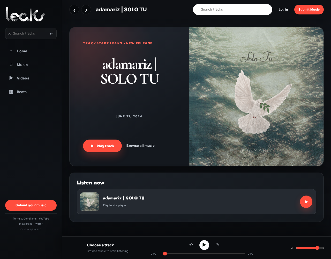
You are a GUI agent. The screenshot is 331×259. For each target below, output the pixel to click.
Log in (283, 9)
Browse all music (140, 145)
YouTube (44, 218)
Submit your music (31, 205)
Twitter (38, 223)
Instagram (25, 223)
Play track (102, 146)
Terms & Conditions (24, 218)
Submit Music (309, 9)
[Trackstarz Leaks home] (31, 14)
